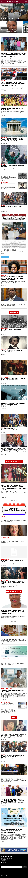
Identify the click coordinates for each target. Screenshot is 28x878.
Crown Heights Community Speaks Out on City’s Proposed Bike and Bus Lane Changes (13, 54)
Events (3, 754)
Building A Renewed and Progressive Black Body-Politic (12, 166)
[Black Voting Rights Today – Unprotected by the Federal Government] (14, 509)
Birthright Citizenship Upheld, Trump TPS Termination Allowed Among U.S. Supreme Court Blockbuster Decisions (12, 139)
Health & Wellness (4, 28)
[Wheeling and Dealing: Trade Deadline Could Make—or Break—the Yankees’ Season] (14, 74)
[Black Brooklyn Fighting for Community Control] (14, 552)
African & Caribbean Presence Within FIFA (12, 109)
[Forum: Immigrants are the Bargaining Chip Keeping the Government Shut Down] (14, 769)
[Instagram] (3, 862)
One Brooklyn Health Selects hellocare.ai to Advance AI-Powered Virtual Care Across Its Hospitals (7, 705)
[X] (7, 862)
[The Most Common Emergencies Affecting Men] (14, 677)
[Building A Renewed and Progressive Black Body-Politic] (14, 154)
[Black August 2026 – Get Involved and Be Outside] (22, 176)
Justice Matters (5, 427)
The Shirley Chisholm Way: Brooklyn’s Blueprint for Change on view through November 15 (13, 735)
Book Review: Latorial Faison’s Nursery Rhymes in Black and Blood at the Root (12, 278)
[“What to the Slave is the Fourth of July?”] (22, 185)
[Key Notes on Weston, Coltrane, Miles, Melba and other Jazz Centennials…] (14, 392)
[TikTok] (5, 862)
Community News (6, 51)
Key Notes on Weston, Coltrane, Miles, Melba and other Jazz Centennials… (13, 404)
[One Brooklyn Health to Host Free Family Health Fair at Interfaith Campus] (14, 817)
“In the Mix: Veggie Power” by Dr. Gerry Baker (13, 639)
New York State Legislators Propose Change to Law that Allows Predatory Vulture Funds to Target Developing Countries (13, 449)
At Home (3, 205)
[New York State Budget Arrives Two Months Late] (14, 530)
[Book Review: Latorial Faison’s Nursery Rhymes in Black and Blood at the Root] (14, 267)
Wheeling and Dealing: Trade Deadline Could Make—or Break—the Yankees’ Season (13, 83)
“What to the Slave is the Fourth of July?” (8, 184)
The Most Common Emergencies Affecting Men (12, 691)
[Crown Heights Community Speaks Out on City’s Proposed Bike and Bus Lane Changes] (14, 44)
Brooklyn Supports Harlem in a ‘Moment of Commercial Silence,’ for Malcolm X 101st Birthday (12, 756)
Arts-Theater (4, 377)
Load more (13, 357)
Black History (4, 182)
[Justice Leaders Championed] (14, 420)
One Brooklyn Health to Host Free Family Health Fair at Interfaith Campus (12, 831)
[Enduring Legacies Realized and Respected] (14, 198)
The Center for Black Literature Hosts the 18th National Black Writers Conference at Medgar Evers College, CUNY (13, 800)
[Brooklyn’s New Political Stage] (14, 12)
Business (3, 447)
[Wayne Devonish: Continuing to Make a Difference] (14, 294)
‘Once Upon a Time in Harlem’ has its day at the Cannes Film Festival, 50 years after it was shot (13, 582)
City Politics (4, 16)
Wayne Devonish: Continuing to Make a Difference (11, 303)
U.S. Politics (4, 137)
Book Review (4, 275)
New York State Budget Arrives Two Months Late (13, 539)
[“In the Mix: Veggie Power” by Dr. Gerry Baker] (14, 630)
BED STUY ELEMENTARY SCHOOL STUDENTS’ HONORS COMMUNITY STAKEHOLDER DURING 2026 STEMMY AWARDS (13, 488)
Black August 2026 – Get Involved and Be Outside (7, 174)
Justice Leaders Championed (8, 428)
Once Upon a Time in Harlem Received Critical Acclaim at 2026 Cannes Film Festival (13, 379)
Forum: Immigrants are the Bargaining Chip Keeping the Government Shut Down (12, 779)
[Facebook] (1, 862)
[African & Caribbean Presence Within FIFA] (14, 100)
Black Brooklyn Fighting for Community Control (12, 561)
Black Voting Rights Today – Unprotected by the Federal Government (13, 518)
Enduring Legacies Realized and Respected (12, 206)
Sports (3, 80)
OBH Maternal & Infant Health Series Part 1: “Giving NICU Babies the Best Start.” (12, 612)
